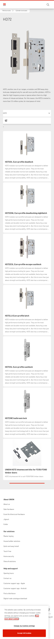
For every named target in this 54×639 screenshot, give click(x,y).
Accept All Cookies (24, 633)
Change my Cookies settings (24, 626)
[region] (24, 622)
